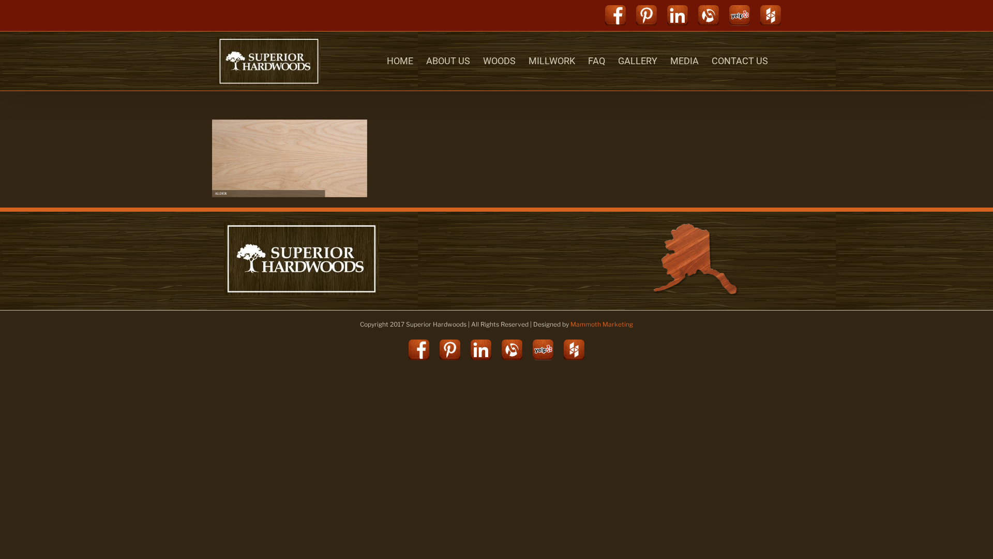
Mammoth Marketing (601, 324)
